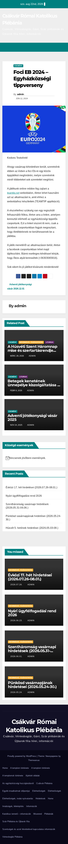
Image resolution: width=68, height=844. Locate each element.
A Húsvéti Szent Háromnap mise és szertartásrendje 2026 (32, 350)
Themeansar (33, 760)
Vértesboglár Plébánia (12, 837)
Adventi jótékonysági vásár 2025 (32, 417)
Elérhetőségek (38, 791)
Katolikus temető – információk (16, 814)
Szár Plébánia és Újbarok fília (16, 821)
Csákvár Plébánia (44, 783)
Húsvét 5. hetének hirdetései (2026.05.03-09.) (32, 528)
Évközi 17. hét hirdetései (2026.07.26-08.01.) (31, 487)
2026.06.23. (16, 620)
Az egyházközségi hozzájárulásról (18, 783)
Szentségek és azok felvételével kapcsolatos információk (28, 829)
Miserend (37, 814)
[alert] (34, 458)
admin (20, 94)
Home (5, 768)
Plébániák (48, 814)
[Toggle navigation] (63, 47)
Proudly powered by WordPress (22, 756)
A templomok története (12, 775)
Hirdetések (40, 798)
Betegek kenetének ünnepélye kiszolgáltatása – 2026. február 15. (33, 385)
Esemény (18, 66)
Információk (31, 806)
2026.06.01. (16, 656)
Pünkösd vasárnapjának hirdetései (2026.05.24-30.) (32, 684)
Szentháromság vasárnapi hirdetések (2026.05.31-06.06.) (32, 651)
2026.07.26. (16, 584)
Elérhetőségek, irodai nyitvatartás (17, 798)
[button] (57, 47)
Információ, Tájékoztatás (31, 342)
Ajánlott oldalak (33, 775)
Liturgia (49, 342)
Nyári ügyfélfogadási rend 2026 (24, 495)
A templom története (19, 768)
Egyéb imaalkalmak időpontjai (16, 791)
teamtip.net (13, 193)
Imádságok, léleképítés (13, 806)
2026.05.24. (16, 692)
